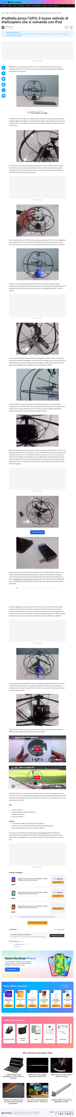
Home (3, 13)
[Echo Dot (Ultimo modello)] (67, 993)
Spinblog (21, 1112)
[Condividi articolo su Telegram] (3, 85)
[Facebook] (56, 1114)
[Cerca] (6, 2)
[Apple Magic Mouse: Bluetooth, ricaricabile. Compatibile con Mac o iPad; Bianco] (56, 993)
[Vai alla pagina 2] (37, 1045)
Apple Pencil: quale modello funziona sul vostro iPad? (37, 1075)
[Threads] (65, 1114)
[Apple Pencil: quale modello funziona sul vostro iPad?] (37, 1065)
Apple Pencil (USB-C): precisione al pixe (32, 1000)
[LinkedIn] (70, 1114)
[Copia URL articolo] (3, 96)
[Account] (71, 2)
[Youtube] (61, 1114)
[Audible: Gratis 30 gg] (20, 993)
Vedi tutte (66, 986)
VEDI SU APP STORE (37, 532)
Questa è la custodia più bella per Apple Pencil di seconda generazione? (13, 1101)
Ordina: (55, 929)
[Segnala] (20, 947)
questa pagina (42, 833)
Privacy (66, 1112)
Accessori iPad (13, 13)
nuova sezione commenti (16, 35)
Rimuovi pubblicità (37, 61)
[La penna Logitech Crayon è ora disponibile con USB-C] (61, 1090)
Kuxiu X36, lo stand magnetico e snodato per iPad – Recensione (37, 1101)
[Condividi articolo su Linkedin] (3, 79)
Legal (61, 1112)
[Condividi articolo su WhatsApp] (3, 90)
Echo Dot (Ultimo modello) (68, 1000)
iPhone (3, 5)
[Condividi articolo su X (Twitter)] (3, 73)
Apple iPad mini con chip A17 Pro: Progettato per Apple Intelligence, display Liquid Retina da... (32, 879)
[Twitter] (58, 1114)
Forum (45, 5)
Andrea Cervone (9, 26)
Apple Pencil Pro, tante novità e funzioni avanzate (61, 1075)
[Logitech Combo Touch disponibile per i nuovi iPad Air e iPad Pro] (13, 1065)
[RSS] (72, 1114)
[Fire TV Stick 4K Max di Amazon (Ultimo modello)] (44, 993)
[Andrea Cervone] (3, 27)
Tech (50, 5)
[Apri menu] (22, 2)
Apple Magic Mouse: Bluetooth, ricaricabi (56, 1000)
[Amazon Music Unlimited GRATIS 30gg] (8, 993)
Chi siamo (52, 1112)
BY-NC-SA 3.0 (26, 1113)
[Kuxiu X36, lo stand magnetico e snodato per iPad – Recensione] (37, 1090)
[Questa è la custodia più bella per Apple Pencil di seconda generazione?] (13, 1090)
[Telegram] (68, 1114)
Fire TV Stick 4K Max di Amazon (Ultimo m (44, 1000)
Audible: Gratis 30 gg (20, 1000)
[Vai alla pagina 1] (35, 1045)
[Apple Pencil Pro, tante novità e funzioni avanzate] (61, 1065)
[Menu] (3, 2)
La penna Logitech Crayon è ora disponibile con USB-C (61, 1101)
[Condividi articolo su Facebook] (3, 68)
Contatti (57, 1112)
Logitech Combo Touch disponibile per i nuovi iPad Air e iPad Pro (13, 1076)
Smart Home (36, 5)
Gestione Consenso (34, 1113)
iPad (9, 5)
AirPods (21, 5)
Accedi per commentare (57, 935)
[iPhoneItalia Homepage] (14, 2)
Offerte (55, 5)
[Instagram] (63, 1114)
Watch (28, 5)
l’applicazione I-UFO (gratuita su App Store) (26, 579)
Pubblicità (70, 1112)
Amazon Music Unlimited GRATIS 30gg (8, 1000)
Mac (15, 5)
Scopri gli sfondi (11, 969)
